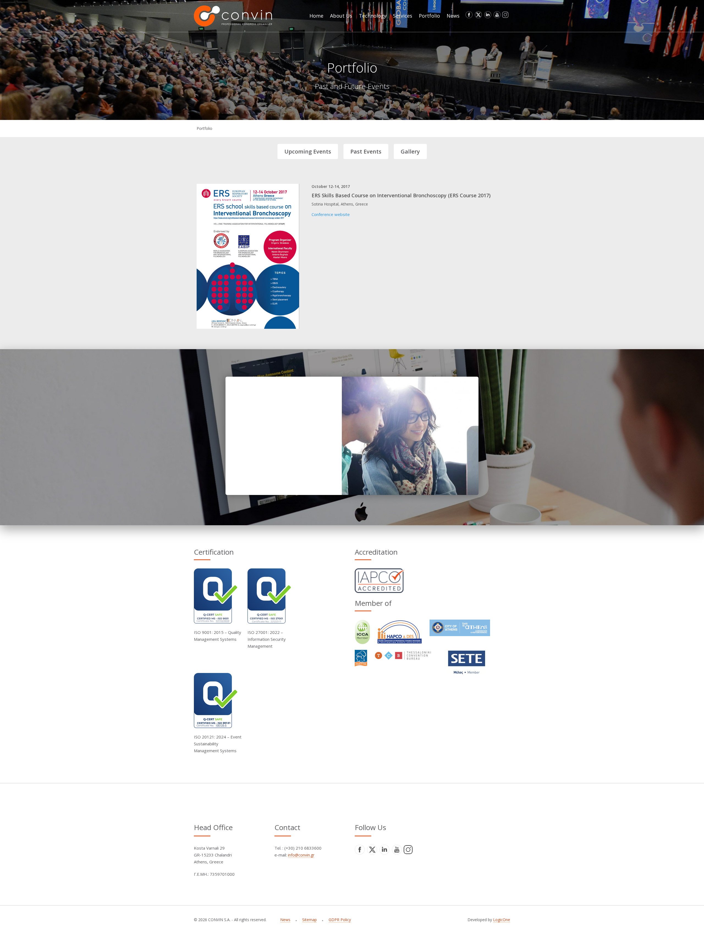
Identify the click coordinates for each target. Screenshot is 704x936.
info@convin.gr (301, 855)
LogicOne (501, 919)
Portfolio (204, 128)
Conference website (331, 214)
